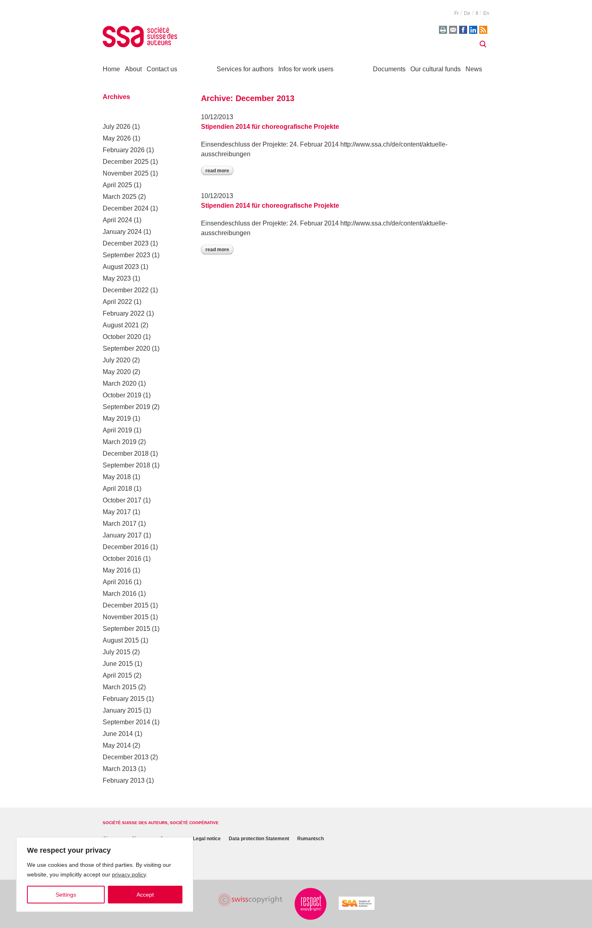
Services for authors (245, 69)
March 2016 (120, 593)
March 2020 (120, 383)
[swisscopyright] (250, 900)
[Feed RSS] (483, 30)
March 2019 (120, 441)
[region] (104, 874)
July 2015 (116, 652)
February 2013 (124, 780)
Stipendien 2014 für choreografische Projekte (270, 126)
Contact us (162, 69)
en (486, 13)
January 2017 (122, 535)
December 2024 (126, 208)
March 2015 (120, 687)
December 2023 (126, 243)
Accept (145, 894)
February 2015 (124, 698)
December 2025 (126, 161)
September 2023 (126, 255)
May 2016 (117, 570)
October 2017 (122, 500)
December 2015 (126, 605)
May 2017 (117, 511)
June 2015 (118, 663)
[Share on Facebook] (463, 30)
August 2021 (121, 325)
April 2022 (117, 301)
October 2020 (122, 336)
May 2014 (117, 745)
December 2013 (126, 757)
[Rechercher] (482, 44)
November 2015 (126, 617)
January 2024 (122, 231)
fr (456, 13)
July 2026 (116, 126)
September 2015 (126, 628)
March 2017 (120, 523)
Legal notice (207, 838)
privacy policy (129, 874)
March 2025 (120, 196)
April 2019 (117, 430)
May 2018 (117, 476)
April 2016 (117, 582)
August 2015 (121, 640)
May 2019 (117, 418)
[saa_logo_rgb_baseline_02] (357, 903)
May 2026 (117, 138)
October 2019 (122, 395)
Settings (66, 894)
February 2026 (124, 150)
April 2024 (117, 220)
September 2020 (126, 348)
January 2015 (122, 710)
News (474, 69)
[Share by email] (453, 30)
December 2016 (126, 547)
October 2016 (122, 558)
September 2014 (126, 722)
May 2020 (117, 371)
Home (111, 69)
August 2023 (121, 266)
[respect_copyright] (310, 904)
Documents (389, 69)
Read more (217, 171)
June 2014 (118, 733)
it (477, 13)
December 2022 (126, 290)
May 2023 (117, 278)
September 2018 (126, 465)
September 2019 (126, 406)
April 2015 (117, 675)
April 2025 (117, 185)
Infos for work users (305, 69)
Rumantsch (310, 838)
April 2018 (117, 488)
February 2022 (124, 313)
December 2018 (126, 453)
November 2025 (126, 173)
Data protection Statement (259, 838)
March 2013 (120, 768)
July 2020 (116, 360)
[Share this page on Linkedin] (473, 30)
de (467, 13)
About (133, 69)
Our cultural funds (435, 69)
